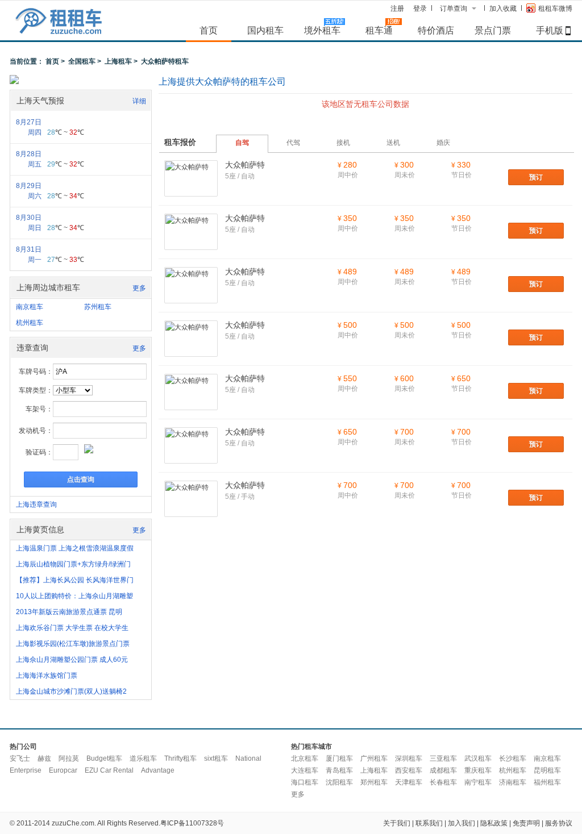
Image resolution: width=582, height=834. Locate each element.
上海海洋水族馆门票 (46, 675)
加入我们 (461, 823)
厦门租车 (339, 758)
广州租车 (374, 758)
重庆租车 (478, 770)
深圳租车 (408, 758)
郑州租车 (374, 782)
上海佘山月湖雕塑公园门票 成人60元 (72, 660)
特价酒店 (436, 30)
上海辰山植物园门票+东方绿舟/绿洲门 (73, 564)
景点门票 (493, 30)
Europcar (63, 770)
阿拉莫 (69, 758)
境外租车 (322, 30)
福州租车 (547, 782)
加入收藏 (503, 8)
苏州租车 (97, 307)
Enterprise (25, 770)
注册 (397, 8)
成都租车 (443, 770)
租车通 (379, 30)
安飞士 (20, 758)
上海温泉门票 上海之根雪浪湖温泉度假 (75, 548)
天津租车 (408, 782)
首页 (208, 30)
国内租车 (265, 30)
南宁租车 (478, 782)
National (248, 758)
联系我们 (429, 823)
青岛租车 (339, 770)
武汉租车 (478, 758)
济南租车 (512, 782)
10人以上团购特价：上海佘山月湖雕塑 (74, 596)
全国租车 (81, 61)
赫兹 (44, 758)
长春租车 (443, 782)
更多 (139, 288)
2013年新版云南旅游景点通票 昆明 (69, 612)
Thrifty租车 (180, 758)
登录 (420, 8)
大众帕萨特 (245, 164)
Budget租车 (104, 758)
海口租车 (304, 782)
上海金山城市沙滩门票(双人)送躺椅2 (71, 691)
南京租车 (29, 307)
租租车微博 (555, 8)
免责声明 (526, 823)
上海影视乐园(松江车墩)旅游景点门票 (73, 644)
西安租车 (408, 770)
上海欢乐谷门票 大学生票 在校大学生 (72, 628)
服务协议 (558, 823)
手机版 (549, 30)
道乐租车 (143, 758)
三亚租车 (443, 758)
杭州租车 (29, 323)
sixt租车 (216, 758)
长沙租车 (512, 758)
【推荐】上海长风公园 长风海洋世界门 (75, 580)
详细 (139, 101)
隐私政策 (494, 823)
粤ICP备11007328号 (192, 823)
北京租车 (304, 758)
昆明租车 (547, 770)
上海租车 (118, 61)
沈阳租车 (339, 782)
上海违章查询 (36, 504)
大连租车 (304, 770)
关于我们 (396, 823)
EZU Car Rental (109, 770)
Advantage (157, 770)
